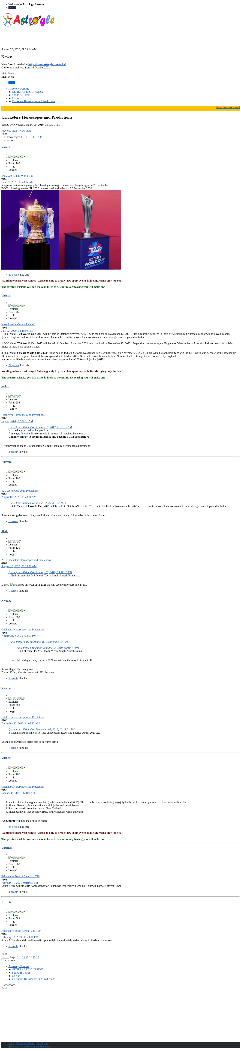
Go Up (5, 957)
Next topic (25, 130)
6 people (13, 946)
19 (41, 136)
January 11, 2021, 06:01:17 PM (19, 792)
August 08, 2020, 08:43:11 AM (18, 496)
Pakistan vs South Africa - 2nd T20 (21, 930)
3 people (13, 451)
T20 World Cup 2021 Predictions (19, 490)
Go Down (7, 136)
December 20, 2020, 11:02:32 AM (20, 723)
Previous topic (9, 130)
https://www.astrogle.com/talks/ (47, 64)
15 (27, 136)
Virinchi (6, 147)
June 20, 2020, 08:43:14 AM (17, 182)
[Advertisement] (120, 40)
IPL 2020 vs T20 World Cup (17, 175)
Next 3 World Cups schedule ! (18, 324)
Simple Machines (40, 1046)
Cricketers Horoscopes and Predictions (22, 414)
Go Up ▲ (42, 1043)
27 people (13, 365)
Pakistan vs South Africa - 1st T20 (20, 876)
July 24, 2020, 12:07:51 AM (17, 421)
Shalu (4, 531)
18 (37, 136)
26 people (13, 826)
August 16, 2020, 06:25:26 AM (19, 566)
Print (4, 133)
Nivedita (6, 600)
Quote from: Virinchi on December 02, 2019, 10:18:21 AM (41, 729)
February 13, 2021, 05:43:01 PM (19, 937)
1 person (13, 521)
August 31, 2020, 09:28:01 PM (18, 635)
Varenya (6, 847)
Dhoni (24, 433)
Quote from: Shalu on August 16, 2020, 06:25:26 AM (38, 641)
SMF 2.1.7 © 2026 (19, 1046)
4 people (13, 891)
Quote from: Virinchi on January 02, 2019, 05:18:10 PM (40, 572)
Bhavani (6, 461)
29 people (13, 274)
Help (11, 1043)
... (24, 136)
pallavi (5, 386)
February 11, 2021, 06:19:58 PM (19, 882)
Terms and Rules (25, 1043)
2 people (13, 678)
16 (30, 136)
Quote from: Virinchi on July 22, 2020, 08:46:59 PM (37, 502)
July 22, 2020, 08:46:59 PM (17, 330)
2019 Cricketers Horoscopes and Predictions (26, 559)
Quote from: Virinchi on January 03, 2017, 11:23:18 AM (40, 427)
